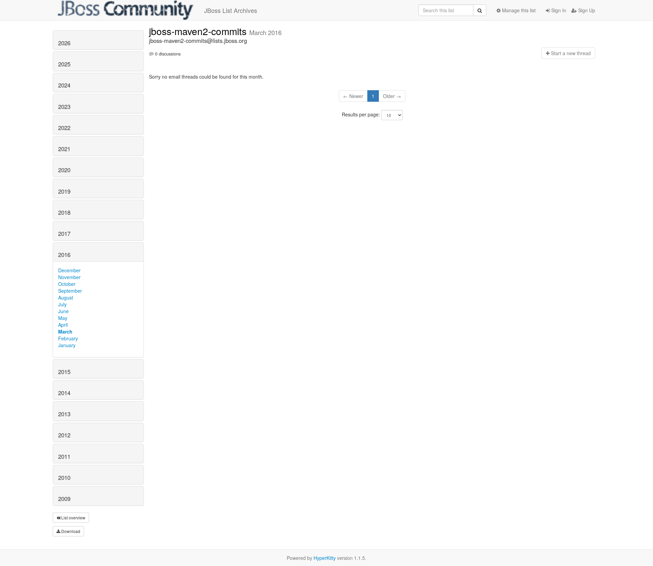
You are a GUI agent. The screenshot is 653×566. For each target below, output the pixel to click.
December (69, 270)
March (65, 331)
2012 (64, 435)
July (62, 304)
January (67, 345)
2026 (64, 43)
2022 (64, 128)
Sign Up (586, 10)
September (70, 290)
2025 (64, 64)
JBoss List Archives (230, 10)
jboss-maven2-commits (199, 31)
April (63, 324)
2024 (64, 85)
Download (70, 531)
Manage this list (518, 10)
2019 (64, 191)
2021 (64, 149)
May (62, 317)
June (63, 311)
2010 (64, 477)
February (68, 338)
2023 (64, 106)
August (65, 297)
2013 (64, 414)
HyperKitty (325, 557)
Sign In (558, 10)
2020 (64, 170)
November (69, 277)
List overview (72, 517)
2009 (64, 499)
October (67, 283)
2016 (64, 254)
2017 (64, 233)
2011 (64, 456)
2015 (64, 372)
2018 (64, 212)
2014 (64, 393)
